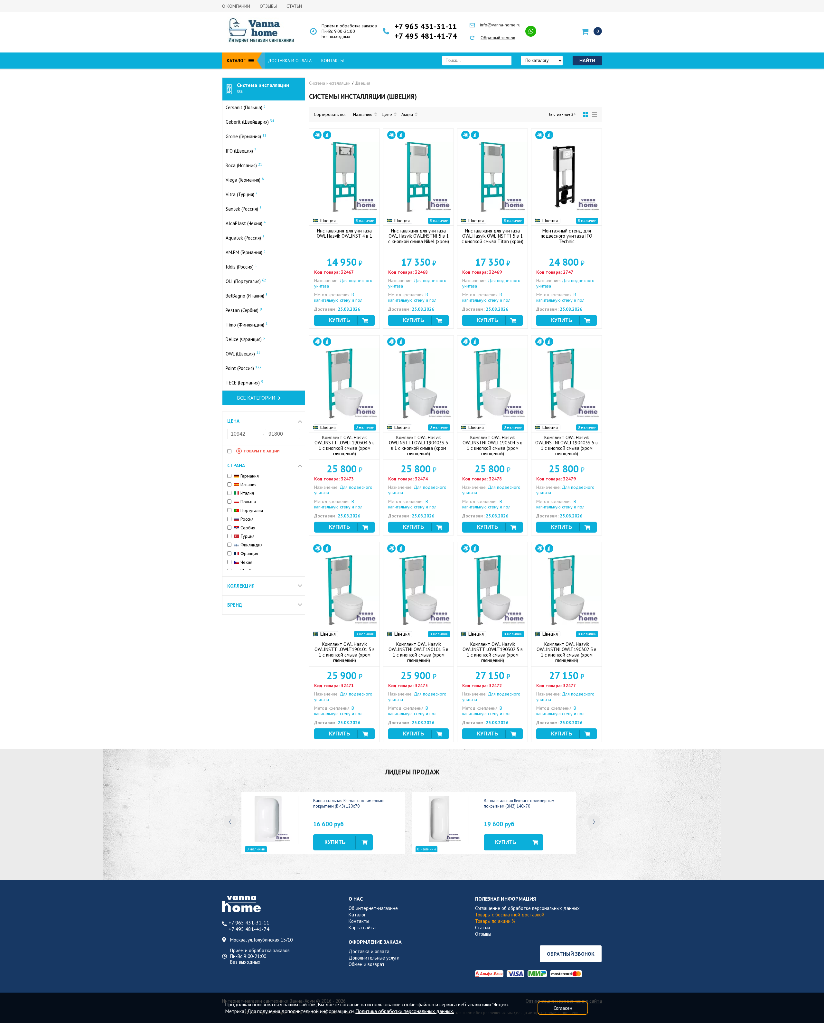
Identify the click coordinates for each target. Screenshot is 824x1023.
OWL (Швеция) (243, 353)
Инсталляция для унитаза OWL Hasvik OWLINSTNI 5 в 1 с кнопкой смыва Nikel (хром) (418, 236)
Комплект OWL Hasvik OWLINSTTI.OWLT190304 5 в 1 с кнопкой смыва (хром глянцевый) (344, 445)
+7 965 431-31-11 (426, 26)
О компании (236, 6)
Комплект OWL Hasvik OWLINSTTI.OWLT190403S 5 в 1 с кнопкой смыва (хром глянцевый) (418, 445)
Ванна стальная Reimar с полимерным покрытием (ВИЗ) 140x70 (519, 803)
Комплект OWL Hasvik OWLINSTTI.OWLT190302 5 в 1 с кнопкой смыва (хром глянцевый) (493, 652)
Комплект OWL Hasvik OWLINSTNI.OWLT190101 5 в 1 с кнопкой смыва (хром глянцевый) (418, 652)
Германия (249, 476)
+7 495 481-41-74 (426, 36)
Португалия (251, 510)
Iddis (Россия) (241, 266)
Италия (246, 493)
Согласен (563, 1008)
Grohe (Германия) (246, 136)
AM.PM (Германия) (246, 252)
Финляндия (251, 545)
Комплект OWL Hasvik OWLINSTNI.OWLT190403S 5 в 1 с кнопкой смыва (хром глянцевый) (566, 445)
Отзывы (268, 6)
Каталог (357, 915)
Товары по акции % (495, 921)
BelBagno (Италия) (246, 295)
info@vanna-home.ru (500, 25)
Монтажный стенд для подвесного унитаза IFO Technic (566, 236)
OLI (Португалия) (246, 281)
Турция (247, 536)
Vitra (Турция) (242, 194)
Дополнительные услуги (374, 958)
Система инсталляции (263, 88)
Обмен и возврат (367, 964)
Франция (248, 553)
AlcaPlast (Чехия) (246, 223)
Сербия (247, 528)
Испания (248, 485)
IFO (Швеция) (241, 150)
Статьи (294, 6)
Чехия (245, 562)
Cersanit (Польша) (246, 107)
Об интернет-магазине (373, 908)
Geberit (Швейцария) (250, 121)
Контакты (332, 60)
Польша (247, 502)
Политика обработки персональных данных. (404, 1011)
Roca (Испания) (244, 165)
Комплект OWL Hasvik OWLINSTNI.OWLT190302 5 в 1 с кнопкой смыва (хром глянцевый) (566, 652)
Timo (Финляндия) (246, 324)
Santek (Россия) (243, 208)
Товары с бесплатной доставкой (509, 915)
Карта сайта (362, 927)
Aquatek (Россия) (245, 237)
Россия (246, 519)
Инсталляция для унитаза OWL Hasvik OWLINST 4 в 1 (344, 233)
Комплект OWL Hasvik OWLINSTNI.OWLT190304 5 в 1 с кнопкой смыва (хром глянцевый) (492, 445)
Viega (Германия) (245, 179)
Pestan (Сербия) (244, 310)
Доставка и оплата (290, 60)
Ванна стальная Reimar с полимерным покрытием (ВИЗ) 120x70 (348, 803)
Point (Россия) (243, 368)
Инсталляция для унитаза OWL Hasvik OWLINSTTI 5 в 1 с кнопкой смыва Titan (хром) (492, 236)
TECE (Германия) (244, 382)
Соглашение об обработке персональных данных (527, 908)
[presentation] (230, 821)
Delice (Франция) (245, 339)
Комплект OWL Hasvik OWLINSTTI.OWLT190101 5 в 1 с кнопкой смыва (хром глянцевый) (344, 652)
